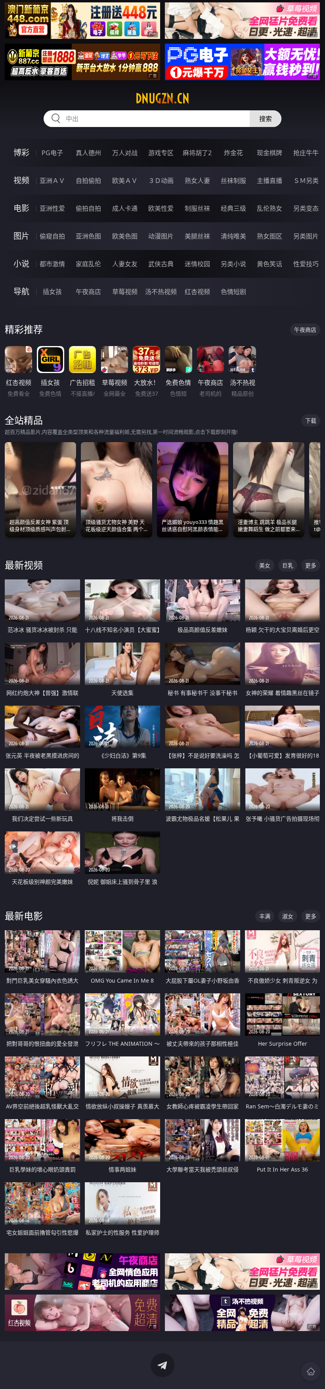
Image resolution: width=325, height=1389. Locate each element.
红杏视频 (197, 291)
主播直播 (269, 180)
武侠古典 (161, 264)
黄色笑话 (269, 264)
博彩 (21, 152)
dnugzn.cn (162, 98)
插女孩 (52, 291)
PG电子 (52, 152)
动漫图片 (161, 236)
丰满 (264, 916)
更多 (310, 565)
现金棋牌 (269, 152)
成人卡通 (125, 208)
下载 (310, 420)
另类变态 (306, 208)
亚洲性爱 (52, 208)
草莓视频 (125, 291)
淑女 (287, 916)
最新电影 (24, 915)
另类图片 (306, 236)
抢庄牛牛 (306, 152)
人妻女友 (125, 264)
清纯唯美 (233, 236)
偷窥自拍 (52, 236)
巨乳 (287, 565)
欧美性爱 (161, 208)
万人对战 (125, 152)
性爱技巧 (306, 264)
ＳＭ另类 (306, 180)
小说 (21, 263)
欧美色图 (125, 236)
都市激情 (52, 264)
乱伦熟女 (269, 208)
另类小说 (233, 264)
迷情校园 (197, 264)
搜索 (265, 118)
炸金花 (233, 152)
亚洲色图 (88, 236)
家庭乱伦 (88, 264)
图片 (21, 236)
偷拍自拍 (88, 208)
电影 (21, 208)
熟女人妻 (197, 180)
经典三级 (233, 208)
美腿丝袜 (197, 236)
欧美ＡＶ (125, 180)
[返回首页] (310, 1371)
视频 (21, 180)
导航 (21, 291)
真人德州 (88, 152)
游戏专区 (161, 152)
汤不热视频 (161, 291)
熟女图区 (269, 236)
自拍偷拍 (88, 180)
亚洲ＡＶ (52, 180)
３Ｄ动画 (161, 180)
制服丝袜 (197, 208)
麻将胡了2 (197, 152)
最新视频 (24, 564)
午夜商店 (88, 291)
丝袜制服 (233, 180)
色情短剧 (233, 291)
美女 (264, 565)
